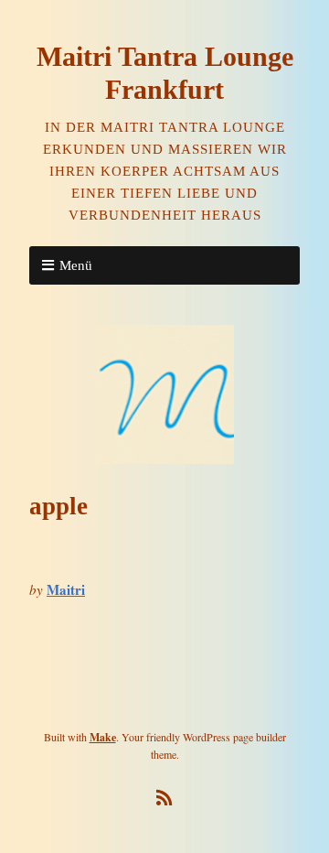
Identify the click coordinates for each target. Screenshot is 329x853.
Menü (75, 265)
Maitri (66, 589)
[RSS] (165, 798)
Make (103, 737)
